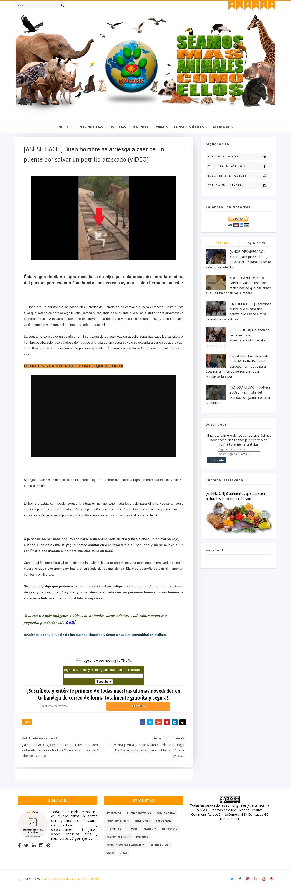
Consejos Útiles (189, 127)
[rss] (255, 5)
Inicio (63, 127)
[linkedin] (34, 845)
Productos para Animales (125, 845)
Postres (142, 837)
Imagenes (149, 829)
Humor (132, 829)
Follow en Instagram (226, 185)
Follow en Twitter (223, 156)
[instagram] (247, 5)
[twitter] (231, 5)
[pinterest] (271, 5)
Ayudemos (113, 813)
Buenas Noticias (88, 127)
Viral (160, 127)
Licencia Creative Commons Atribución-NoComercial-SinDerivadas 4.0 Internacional (229, 814)
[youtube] (263, 5)
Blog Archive (255, 243)
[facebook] (239, 5)
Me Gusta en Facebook (227, 166)
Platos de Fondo (118, 837)
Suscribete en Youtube (227, 175)
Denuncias (141, 127)
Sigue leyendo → (84, 838)
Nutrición (169, 829)
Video (110, 853)
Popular (222, 243)
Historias (117, 127)
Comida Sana (165, 813)
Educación (163, 821)
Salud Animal (160, 845)
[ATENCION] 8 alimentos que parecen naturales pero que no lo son (235, 496)
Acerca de (221, 127)
